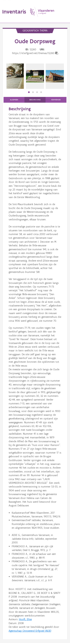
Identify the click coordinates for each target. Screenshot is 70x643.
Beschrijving (35, 100)
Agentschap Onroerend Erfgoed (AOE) (30, 630)
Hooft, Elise (25, 619)
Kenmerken (56, 100)
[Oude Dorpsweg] (15, 76)
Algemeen (14, 100)
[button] (29, 92)
